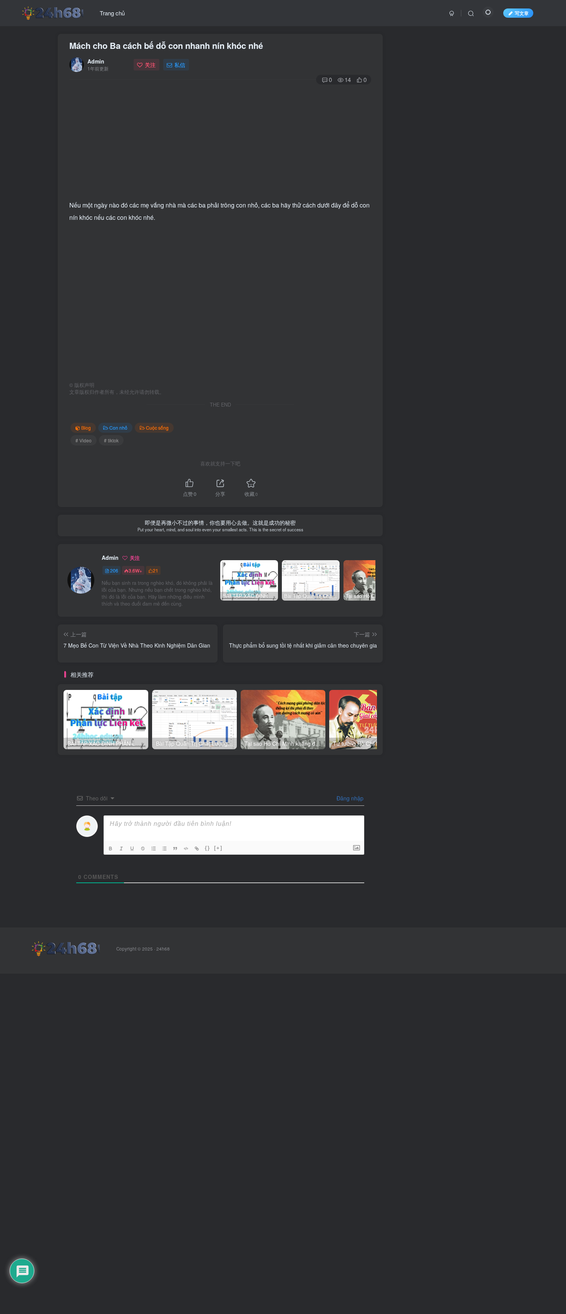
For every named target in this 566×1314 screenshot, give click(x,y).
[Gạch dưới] (132, 848)
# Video (83, 440)
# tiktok (111, 440)
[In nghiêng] (122, 848)
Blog (86, 427)
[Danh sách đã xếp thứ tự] (154, 848)
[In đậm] (111, 848)
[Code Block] (186, 848)
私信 (179, 65)
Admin (95, 61)
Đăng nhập (349, 798)
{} (207, 848)
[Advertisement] (220, 141)
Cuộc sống (157, 427)
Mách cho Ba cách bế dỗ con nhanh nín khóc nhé (166, 45)
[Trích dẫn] (176, 848)
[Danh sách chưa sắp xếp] (165, 848)
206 (114, 570)
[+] (218, 848)
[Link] (197, 848)
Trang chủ (112, 13)
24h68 (163, 949)
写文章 (522, 13)
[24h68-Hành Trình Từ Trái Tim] (52, 12)
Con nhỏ (118, 427)
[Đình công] (143, 848)
